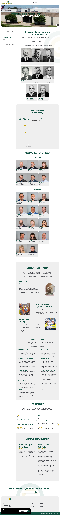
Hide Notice (23, 511)
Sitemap (41, 506)
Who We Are (33, 506)
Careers (41, 508)
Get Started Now (29, 492)
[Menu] (58, 2)
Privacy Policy (42, 503)
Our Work (32, 505)
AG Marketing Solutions (54, 513)
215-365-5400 (5, 503)
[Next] (58, 424)
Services (32, 503)
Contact (43, 2)
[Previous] (58, 427)
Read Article (43, 386)
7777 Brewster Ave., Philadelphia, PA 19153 (7, 506)
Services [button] (35, 2)
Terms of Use (42, 505)
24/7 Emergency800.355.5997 (52, 2)
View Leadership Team (36, 120)
